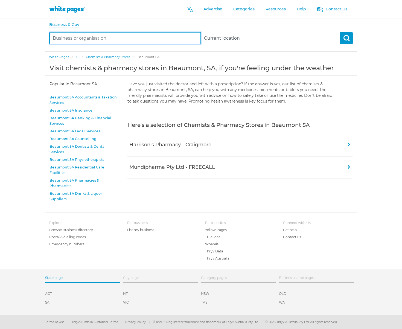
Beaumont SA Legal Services (74, 131)
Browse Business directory (71, 230)
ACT (48, 294)
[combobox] (125, 38)
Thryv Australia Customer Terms (95, 322)
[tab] (66, 25)
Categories (244, 9)
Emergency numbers (66, 244)
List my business (140, 230)
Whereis (212, 244)
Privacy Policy (136, 322)
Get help (290, 230)
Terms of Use (55, 322)
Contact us (292, 237)
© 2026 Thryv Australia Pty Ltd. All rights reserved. (301, 322)
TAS (204, 302)
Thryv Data (214, 251)
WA (282, 302)
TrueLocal (213, 237)
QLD (282, 294)
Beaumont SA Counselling (73, 139)
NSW (205, 294)
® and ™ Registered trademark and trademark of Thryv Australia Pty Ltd (206, 322)
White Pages (59, 57)
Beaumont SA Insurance (70, 110)
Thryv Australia (217, 258)
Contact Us (336, 9)
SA (47, 302)
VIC (126, 302)
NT (125, 294)
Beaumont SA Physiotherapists (76, 160)
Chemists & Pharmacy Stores (108, 57)
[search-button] (346, 38)
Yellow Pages (216, 230)
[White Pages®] (67, 9)
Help (301, 9)
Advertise (212, 9)
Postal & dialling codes (67, 237)
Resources (276, 9)
